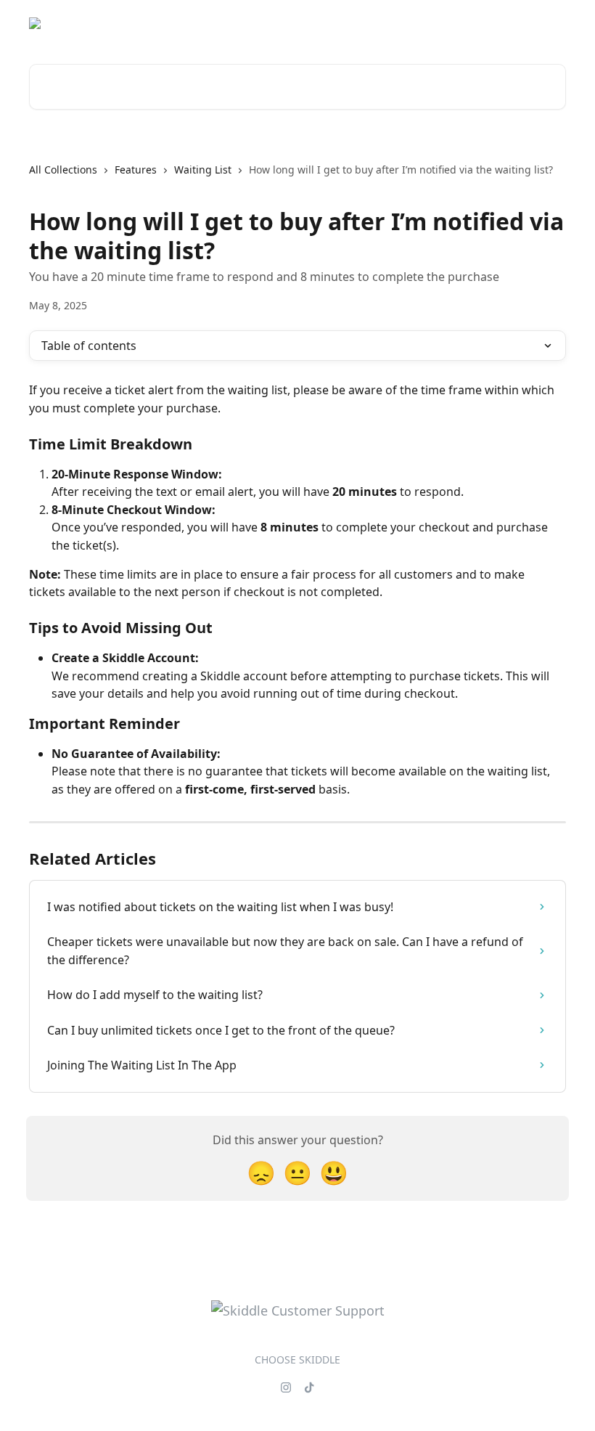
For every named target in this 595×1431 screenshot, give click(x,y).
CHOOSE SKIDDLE (297, 1359)
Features (136, 169)
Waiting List (202, 169)
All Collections (63, 169)
